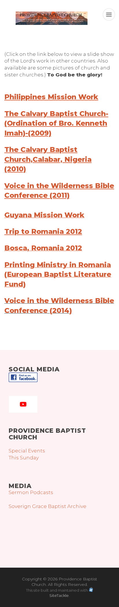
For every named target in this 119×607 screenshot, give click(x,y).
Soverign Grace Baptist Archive (47, 506)
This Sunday (24, 458)
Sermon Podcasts (31, 492)
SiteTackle (59, 595)
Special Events (27, 451)
